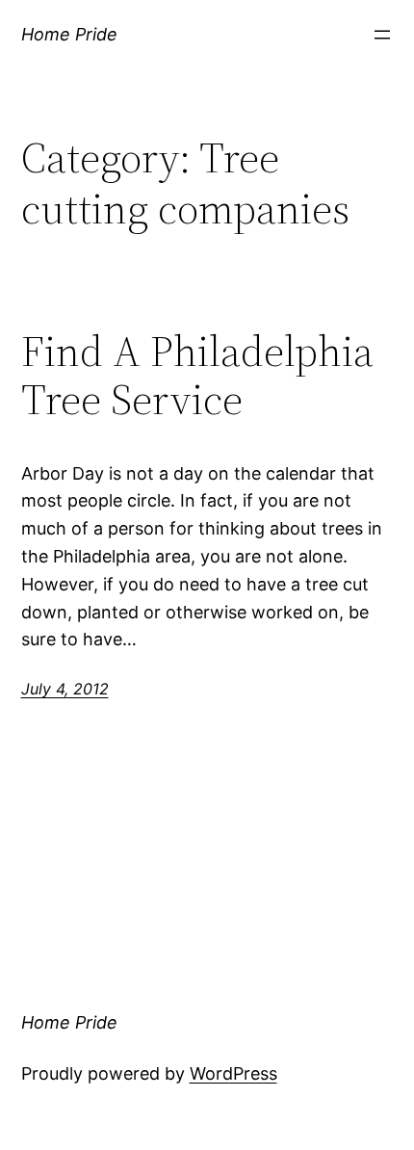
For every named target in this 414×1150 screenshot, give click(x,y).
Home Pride (69, 34)
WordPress (233, 1073)
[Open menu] (382, 34)
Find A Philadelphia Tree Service (197, 376)
